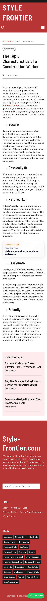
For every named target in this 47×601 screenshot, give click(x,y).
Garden (22, 552)
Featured (24, 547)
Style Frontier (17, 12)
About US (15, 507)
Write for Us (9, 516)
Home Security (33, 557)
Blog (25, 507)
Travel (21, 577)
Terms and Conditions (31, 512)
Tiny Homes (9, 577)
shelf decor (19, 572)
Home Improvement (13, 557)
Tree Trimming (11, 582)
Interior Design (32, 562)
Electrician (24, 542)
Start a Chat (38, 596)
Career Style (20, 537)
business (8, 537)
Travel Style (32, 577)
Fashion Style (10, 547)
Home (5, 507)
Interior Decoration (13, 562)
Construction (9, 49)
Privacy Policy (10, 512)
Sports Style (33, 572)
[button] (3, 27)
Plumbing (19, 567)
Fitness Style (10, 552)
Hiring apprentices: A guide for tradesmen (21, 252)
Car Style (34, 537)
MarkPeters (28, 41)
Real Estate (33, 567)
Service (7, 572)
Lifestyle (8, 567)
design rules (9, 542)
